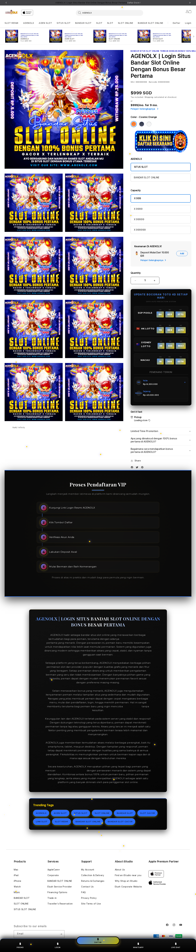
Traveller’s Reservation (60, 903)
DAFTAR (98, 942)
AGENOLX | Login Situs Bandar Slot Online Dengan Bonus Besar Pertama (98, 3)
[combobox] (109, 12)
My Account (87, 869)
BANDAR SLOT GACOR (120, 821)
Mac (16, 869)
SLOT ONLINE (125, 23)
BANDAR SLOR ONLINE (71, 770)
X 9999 (138, 208)
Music (17, 892)
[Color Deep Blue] (141, 124)
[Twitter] (138, 468)
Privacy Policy (89, 898)
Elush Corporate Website (128, 886)
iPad (16, 875)
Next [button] (189, 2)
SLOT (99, 23)
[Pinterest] (143, 468)
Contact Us (87, 886)
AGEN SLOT (45, 23)
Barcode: (153, 82)
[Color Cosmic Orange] (134, 124)
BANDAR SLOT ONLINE (150, 23)
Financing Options (57, 892)
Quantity (136, 272)
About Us (120, 869)
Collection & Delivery (92, 875)
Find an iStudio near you (128, 875)
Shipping (149, 97)
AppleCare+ (53, 869)
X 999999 (140, 229)
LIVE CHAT (175, 947)
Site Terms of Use (91, 903)
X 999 (137, 198)
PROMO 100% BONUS (134, 638)
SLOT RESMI (11, 23)
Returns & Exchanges (92, 881)
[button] (11, 23)
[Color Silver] (149, 124)
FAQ (83, 892)
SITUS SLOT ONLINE (25, 909)
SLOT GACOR (147, 813)
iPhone (17, 881)
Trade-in (52, 898)
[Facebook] (133, 468)
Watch (17, 886)
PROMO (20, 947)
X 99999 (139, 219)
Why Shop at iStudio (126, 881)
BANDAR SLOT (83, 23)
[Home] (12, 12)
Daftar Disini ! (134, 3)
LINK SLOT (41, 821)
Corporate (53, 875)
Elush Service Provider (59, 886)
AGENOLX (28, 23)
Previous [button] (6, 2)
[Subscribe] (61, 934)
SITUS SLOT (63, 23)
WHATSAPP (138, 947)
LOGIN (57, 947)
